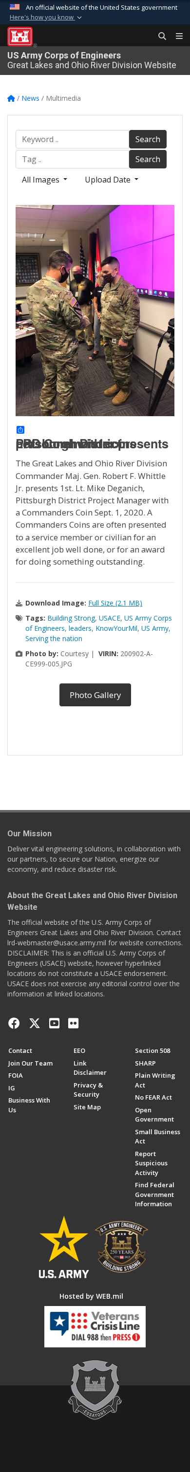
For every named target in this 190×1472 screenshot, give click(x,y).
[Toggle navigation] (175, 36)
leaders (80, 628)
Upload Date (109, 179)
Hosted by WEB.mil (91, 1296)
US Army (155, 628)
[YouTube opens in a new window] (54, 1023)
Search (147, 139)
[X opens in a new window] (34, 1023)
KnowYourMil (116, 628)
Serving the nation (53, 638)
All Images (41, 179)
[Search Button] (159, 36)
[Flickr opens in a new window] (73, 1023)
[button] (47, 17)
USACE (109, 618)
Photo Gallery (95, 694)
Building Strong (71, 618)
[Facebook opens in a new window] (14, 1023)
